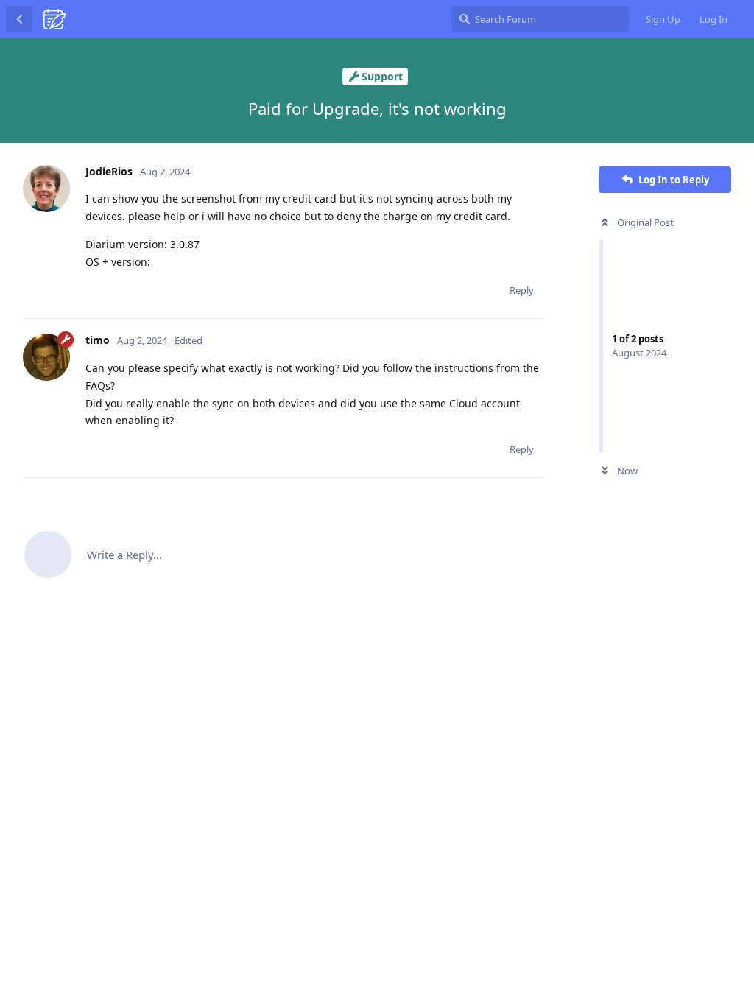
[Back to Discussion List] (19, 19)
